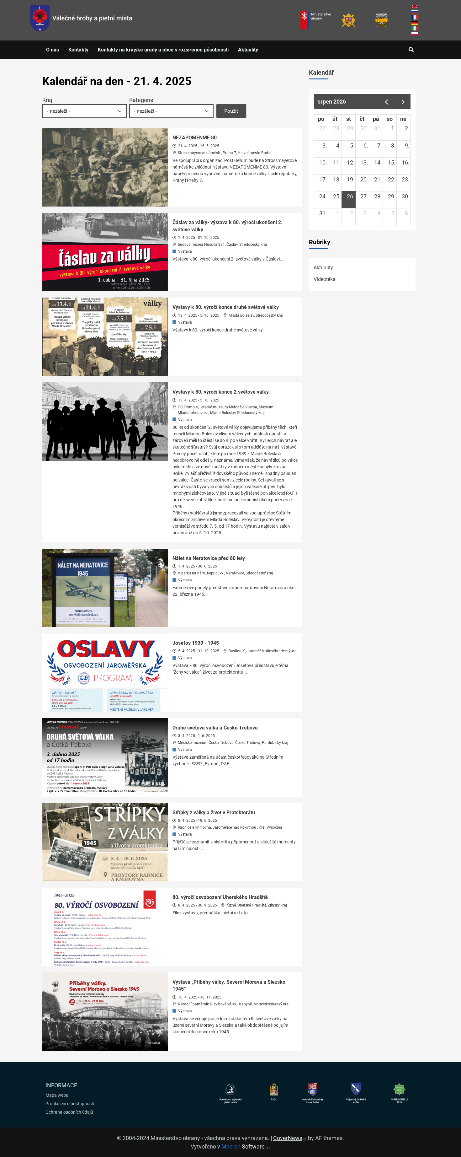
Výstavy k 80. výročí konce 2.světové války (220, 392)
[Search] (411, 50)
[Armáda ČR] (348, 20)
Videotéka (325, 279)
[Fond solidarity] (381, 20)
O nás (52, 50)
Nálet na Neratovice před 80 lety (208, 558)
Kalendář (321, 72)
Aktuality (248, 50)
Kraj (47, 100)
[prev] (386, 101)
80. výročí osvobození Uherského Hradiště (220, 897)
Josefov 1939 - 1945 (195, 643)
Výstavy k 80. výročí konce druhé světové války (225, 307)
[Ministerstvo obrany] (315, 20)
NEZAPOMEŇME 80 (194, 138)
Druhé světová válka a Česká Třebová (215, 728)
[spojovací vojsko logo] (81, 20)
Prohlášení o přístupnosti (69, 1103)
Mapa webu (56, 1095)
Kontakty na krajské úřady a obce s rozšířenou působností (163, 50)
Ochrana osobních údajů (69, 1112)
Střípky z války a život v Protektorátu (213, 812)
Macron (243, 1146)
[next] (403, 101)
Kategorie (141, 100)
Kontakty (78, 50)
